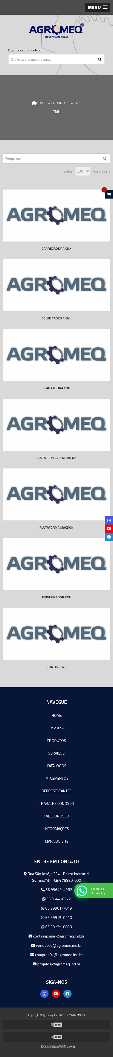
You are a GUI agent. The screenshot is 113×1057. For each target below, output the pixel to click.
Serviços (56, 753)
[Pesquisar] (105, 158)
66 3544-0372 (58, 899)
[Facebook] (67, 994)
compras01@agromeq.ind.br (58, 954)
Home (57, 715)
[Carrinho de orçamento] (109, 194)
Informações (56, 828)
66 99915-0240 (58, 917)
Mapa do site (56, 841)
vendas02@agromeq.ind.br (58, 945)
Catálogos (56, 765)
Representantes (57, 791)
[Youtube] (56, 994)
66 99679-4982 (58, 889)
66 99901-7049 (58, 908)
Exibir (68, 171)
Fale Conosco (56, 816)
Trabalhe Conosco (56, 803)
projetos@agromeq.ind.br (58, 964)
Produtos (56, 740)
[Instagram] (44, 994)
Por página (101, 171)
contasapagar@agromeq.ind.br (58, 936)
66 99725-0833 (58, 927)
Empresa (56, 728)
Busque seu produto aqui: (27, 50)
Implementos (57, 778)
